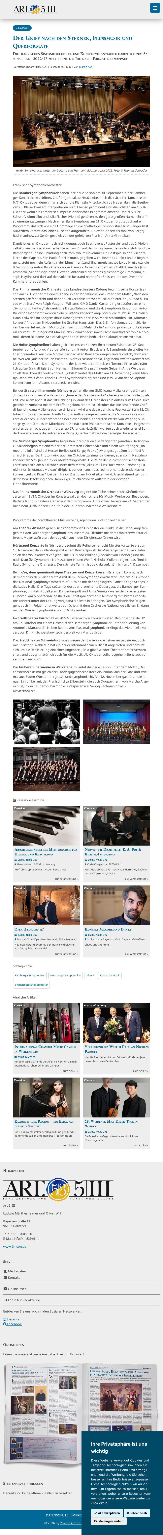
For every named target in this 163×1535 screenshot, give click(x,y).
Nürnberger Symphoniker (65, 975)
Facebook (14, 1324)
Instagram (14, 1319)
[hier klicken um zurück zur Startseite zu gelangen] (35, 9)
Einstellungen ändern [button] (108, 1521)
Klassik (90, 975)
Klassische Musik (110, 975)
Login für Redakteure (23, 1300)
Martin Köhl (86, 67)
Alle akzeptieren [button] (109, 1513)
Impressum (80, 1515)
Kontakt (13, 1277)
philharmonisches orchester (31, 984)
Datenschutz (57, 1515)
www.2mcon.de (14, 1246)
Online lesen (17, 1289)
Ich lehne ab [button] (139, 1513)
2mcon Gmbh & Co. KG (77, 1523)
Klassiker (23, 28)
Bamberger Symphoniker (30, 975)
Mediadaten (16, 1271)
